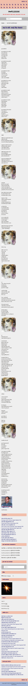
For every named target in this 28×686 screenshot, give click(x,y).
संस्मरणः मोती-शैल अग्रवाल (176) (6, 518)
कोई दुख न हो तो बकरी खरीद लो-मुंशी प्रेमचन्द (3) (9, 540)
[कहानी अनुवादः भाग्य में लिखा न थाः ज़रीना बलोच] (18, 7)
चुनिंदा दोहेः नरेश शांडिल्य (15, 550)
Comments (5, 606)
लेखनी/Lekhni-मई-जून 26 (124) (7, 657)
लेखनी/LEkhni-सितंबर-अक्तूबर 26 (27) (8, 531)
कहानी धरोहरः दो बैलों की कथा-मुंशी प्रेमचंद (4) (8, 539)
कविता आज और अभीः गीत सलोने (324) (7, 619)
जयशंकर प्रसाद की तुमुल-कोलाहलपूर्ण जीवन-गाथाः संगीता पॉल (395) (12, 674)
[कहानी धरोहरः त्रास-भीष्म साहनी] (15, 4)
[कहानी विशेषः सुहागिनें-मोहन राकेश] (7, 4)
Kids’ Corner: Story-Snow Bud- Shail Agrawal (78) (12, 526)
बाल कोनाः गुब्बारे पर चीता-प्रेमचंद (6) (7, 537)
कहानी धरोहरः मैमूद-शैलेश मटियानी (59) (7, 529)
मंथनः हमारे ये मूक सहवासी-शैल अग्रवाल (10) (8, 534)
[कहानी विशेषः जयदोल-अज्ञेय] (26, 7)
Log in (2, 601)
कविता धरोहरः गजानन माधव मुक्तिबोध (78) (8, 524)
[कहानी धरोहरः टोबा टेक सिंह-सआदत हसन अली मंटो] (21, 4)
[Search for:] (14, 18)
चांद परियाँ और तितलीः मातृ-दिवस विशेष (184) (8, 633)
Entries (4, 603)
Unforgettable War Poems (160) (8, 643)
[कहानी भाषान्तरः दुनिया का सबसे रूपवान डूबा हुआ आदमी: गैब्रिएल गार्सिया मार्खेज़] (12, 4)
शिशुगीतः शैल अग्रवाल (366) (6, 617)
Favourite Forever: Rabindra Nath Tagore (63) (11, 528)
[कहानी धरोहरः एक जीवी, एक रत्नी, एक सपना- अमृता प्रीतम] (18, 4)
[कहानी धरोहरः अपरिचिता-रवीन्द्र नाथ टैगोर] (24, 7)
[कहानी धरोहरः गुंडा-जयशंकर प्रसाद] (15, 7)
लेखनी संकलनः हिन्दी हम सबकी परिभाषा (15, 548)
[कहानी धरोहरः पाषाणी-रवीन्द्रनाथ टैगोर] (26, 4)
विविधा (2, 576)
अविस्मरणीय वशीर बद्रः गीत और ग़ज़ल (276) (8, 622)
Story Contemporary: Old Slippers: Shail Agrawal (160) (13, 645)
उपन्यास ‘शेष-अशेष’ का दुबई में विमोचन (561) (8, 671)
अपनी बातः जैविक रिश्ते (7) (5, 536)
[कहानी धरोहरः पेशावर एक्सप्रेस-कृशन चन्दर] (1, 7)
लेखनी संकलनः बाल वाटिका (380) (7, 616)
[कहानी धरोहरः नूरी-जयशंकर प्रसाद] (1, 4)
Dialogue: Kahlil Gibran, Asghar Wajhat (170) (11, 520)
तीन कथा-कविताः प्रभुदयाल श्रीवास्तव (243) (8, 627)
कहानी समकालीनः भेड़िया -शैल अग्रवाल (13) (8, 532)
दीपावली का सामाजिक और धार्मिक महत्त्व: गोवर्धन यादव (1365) (11, 665)
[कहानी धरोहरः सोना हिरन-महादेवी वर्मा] (12, 7)
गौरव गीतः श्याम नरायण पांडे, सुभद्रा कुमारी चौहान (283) (10, 620)
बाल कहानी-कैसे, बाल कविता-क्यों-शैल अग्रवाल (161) (10, 641)
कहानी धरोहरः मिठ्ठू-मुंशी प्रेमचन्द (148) (7, 521)
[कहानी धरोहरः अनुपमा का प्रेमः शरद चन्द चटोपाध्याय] (21, 7)
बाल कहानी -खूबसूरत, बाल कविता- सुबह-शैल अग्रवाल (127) (11, 654)
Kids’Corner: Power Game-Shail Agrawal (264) (11, 624)
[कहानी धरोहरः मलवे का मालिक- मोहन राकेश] (4, 7)
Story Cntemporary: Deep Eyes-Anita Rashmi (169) (12, 640)
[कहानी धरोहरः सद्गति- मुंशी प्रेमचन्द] (10, 7)
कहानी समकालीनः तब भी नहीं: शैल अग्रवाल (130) (9, 653)
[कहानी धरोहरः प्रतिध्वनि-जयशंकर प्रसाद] (10, 4)
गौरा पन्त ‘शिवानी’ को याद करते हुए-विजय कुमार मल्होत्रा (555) (11, 673)
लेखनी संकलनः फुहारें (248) (6, 625)
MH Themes (14, 684)
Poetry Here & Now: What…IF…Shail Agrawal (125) (12, 656)
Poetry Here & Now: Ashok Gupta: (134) (9, 523)
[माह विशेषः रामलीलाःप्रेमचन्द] (7, 7)
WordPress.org (5, 608)
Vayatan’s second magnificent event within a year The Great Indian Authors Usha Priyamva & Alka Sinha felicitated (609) (13, 668)
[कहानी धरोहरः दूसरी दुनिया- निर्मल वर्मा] (24, 4)
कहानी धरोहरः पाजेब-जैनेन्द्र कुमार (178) (7, 635)
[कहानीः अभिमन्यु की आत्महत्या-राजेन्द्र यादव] (4, 4)
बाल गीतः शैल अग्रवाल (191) (6, 632)
